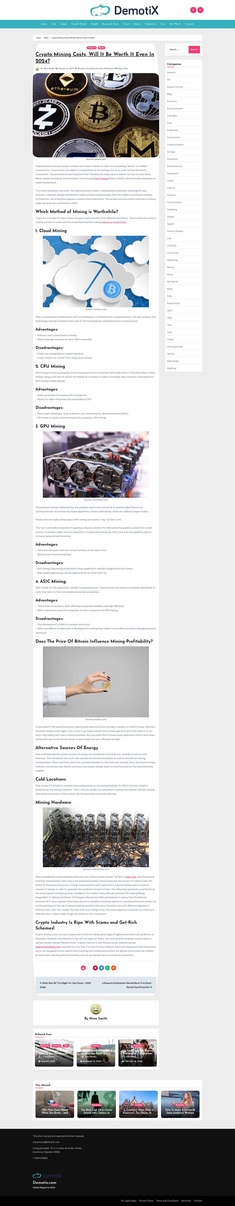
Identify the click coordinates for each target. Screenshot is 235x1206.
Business (44, 1046)
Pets (169, 296)
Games (63, 24)
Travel (126, 24)
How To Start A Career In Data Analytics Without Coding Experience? (180, 1113)
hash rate (131, 876)
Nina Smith (49, 68)
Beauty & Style (110, 24)
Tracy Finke (48, 1057)
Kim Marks (131, 1057)
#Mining (118, 68)
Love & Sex (173, 253)
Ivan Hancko (90, 1057)
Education (172, 159)
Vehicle (171, 354)
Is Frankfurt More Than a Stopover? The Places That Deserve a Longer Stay (138, 1113)
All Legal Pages (128, 1200)
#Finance (108, 68)
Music (170, 274)
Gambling (172, 209)
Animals (171, 72)
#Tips (125, 68)
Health (94, 24)
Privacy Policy (146, 1200)
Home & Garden (175, 231)
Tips (66, 1046)
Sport (170, 310)
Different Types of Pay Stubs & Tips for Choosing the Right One (54, 1053)
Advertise (186, 1200)
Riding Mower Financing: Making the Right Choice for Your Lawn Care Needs (95, 1053)
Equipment (173, 173)
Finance (92, 48)
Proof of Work (100, 178)
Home (44, 24)
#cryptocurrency (95, 68)
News (101, 48)
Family (170, 180)
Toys (169, 332)
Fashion (171, 188)
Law (169, 238)
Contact (189, 24)
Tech (53, 24)
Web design (173, 361)
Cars (163, 24)
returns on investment (114, 222)
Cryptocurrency (175, 144)
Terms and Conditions (167, 1200)
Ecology (171, 152)
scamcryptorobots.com (48, 946)
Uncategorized (175, 346)
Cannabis (172, 115)
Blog (169, 94)
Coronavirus (173, 137)
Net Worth (175, 24)
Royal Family (173, 303)
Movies (137, 24)
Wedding (171, 368)
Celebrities (151, 24)
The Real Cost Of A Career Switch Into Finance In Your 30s (96, 1113)
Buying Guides (175, 108)
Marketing (172, 260)
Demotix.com (44, 1183)
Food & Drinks (79, 24)
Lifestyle (172, 245)
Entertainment (175, 166)
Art (169, 79)
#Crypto (82, 68)
